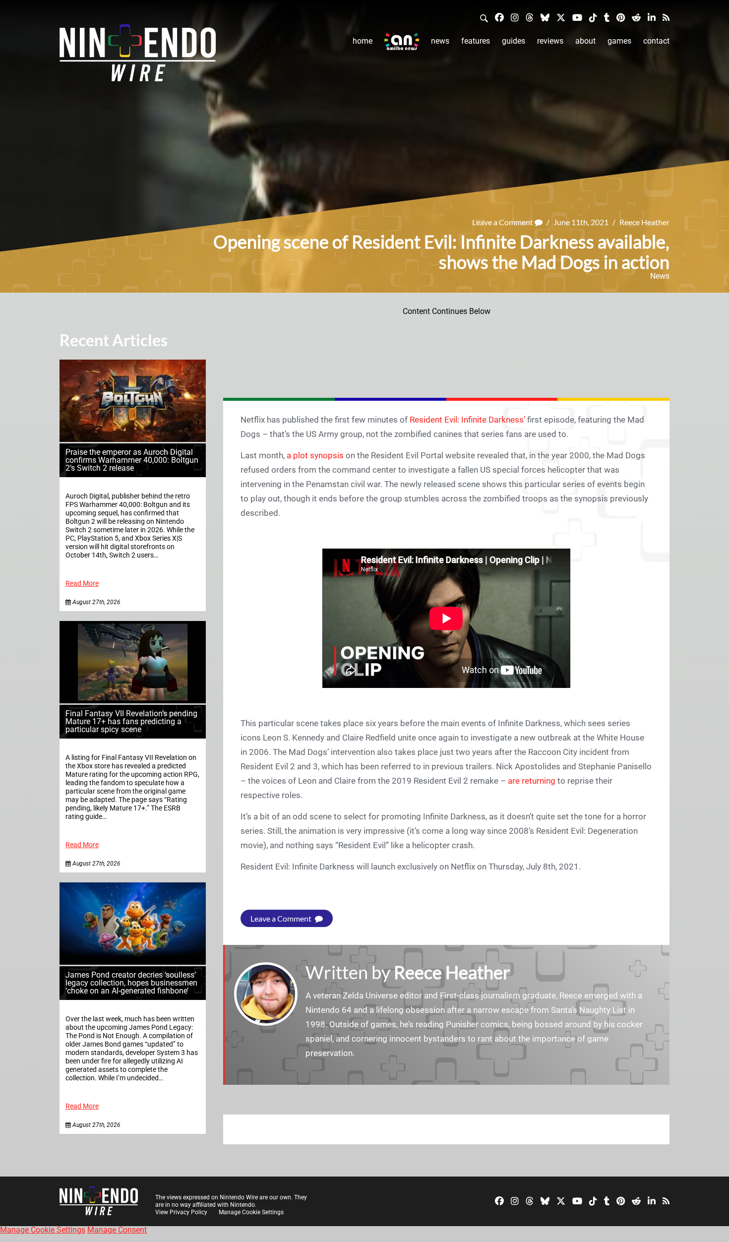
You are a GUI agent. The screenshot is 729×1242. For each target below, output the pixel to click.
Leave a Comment (503, 222)
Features (475, 41)
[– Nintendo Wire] (138, 56)
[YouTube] (577, 17)
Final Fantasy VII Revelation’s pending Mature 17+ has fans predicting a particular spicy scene (131, 721)
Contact (656, 41)
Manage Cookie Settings (251, 1212)
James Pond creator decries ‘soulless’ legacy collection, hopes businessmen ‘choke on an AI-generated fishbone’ (131, 982)
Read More (82, 583)
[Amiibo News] (401, 41)
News (440, 41)
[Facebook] (499, 17)
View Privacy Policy (181, 1212)
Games (619, 41)
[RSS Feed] (666, 17)
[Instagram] (515, 17)
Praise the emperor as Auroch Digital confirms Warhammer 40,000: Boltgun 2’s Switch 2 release (131, 460)
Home (362, 41)
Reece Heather (644, 222)
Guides (513, 41)
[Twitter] (560, 17)
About (585, 41)
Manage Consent (117, 1230)
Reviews (550, 41)
